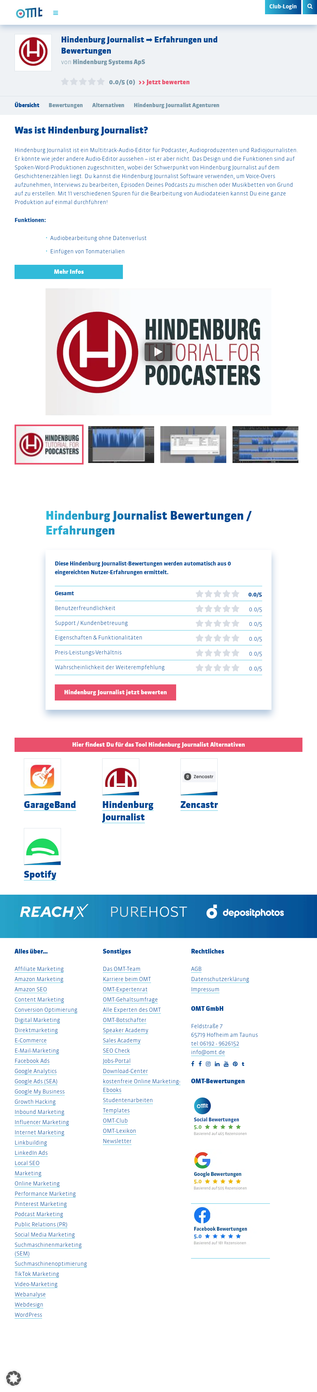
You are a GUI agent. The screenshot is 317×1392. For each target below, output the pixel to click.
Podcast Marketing (39, 1214)
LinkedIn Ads (31, 1152)
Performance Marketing (45, 1193)
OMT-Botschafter (124, 1019)
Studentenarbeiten (128, 1100)
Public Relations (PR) (41, 1224)
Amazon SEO (31, 989)
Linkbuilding (31, 1142)
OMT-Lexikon (119, 1130)
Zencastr (199, 804)
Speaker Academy (125, 1030)
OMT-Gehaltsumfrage (130, 999)
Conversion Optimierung (46, 1009)
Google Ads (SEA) (36, 1081)
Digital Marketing (37, 1019)
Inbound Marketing (39, 1111)
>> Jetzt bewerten (164, 82)
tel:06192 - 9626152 (215, 1043)
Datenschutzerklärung (220, 979)
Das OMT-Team (122, 968)
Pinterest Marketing (41, 1203)
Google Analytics (36, 1071)
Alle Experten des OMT (132, 1009)
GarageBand (50, 804)
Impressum (205, 989)
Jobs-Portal (117, 1060)
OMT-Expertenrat (125, 989)
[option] (158, 356)
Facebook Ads (32, 1060)
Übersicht (27, 105)
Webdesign (29, 1304)
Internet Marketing (39, 1132)
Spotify (40, 874)
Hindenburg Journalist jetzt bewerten (115, 692)
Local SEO (27, 1163)
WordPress (28, 1314)
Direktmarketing (36, 1030)
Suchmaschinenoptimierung (51, 1263)
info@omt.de (208, 1052)
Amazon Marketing (39, 979)
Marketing (28, 1173)
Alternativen (108, 105)
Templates (116, 1110)
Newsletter (117, 1141)
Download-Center (125, 1071)
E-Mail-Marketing (37, 1050)
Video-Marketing (36, 1284)
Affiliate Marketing (39, 968)
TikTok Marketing (37, 1273)
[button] (13, 1378)
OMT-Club (115, 1120)
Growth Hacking (35, 1101)
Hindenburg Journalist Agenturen (176, 105)
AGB (196, 968)
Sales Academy (122, 1040)
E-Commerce (31, 1040)
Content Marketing (39, 999)
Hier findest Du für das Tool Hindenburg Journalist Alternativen (158, 744)
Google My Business (40, 1091)
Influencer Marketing (42, 1122)
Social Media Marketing (45, 1234)
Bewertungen (66, 105)
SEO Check (116, 1050)
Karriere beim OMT (127, 979)
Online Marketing (37, 1183)
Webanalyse (30, 1294)
